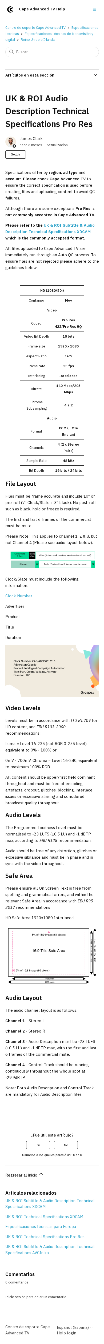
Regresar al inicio (21, 1175)
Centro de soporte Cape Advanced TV (35, 27)
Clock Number (18, 595)
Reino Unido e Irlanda (38, 39)
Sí (38, 1145)
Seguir (15, 154)
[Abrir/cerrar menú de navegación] (94, 9)
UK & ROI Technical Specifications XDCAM (44, 1216)
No (66, 1145)
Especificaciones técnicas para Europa (40, 1226)
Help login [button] (66, 1332)
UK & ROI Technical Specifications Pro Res (45, 1236)
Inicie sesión (15, 1297)
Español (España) (73, 1327)
